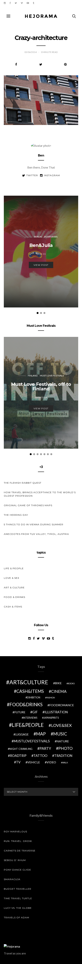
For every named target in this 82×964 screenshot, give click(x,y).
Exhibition (33, 697)
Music (60, 733)
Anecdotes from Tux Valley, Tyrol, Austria (36, 534)
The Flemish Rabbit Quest (22, 482)
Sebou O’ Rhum (15, 860)
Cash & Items (13, 606)
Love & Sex (11, 577)
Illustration (56, 712)
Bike (58, 683)
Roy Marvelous (15, 831)
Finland (32, 375)
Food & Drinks (14, 597)
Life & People (14, 568)
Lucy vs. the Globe (18, 907)
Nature (62, 741)
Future (19, 712)
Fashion (50, 697)
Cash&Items (30, 691)
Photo (65, 748)
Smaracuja (12, 879)
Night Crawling (20, 748)
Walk (65, 762)
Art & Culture (14, 587)
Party (45, 748)
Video (51, 762)
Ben (41, 155)
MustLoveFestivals (32, 741)
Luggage (22, 734)
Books (71, 683)
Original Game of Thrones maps (28, 505)
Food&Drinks (26, 704)
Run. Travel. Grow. (18, 841)
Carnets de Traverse (19, 850)
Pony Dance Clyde (17, 869)
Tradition (63, 756)
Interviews (50, 236)
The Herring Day (16, 514)
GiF (35, 712)
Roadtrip (18, 756)
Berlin (38, 236)
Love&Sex (61, 725)
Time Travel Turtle (18, 898)
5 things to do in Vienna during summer (33, 524)
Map (41, 733)
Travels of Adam (16, 917)
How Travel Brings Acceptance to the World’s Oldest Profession (40, 494)
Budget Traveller (17, 888)
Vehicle (33, 762)
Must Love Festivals (52, 375)
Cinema (59, 691)
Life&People (28, 725)
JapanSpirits (51, 717)
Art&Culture (28, 682)
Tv (18, 762)
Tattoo (40, 755)
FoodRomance (61, 705)
